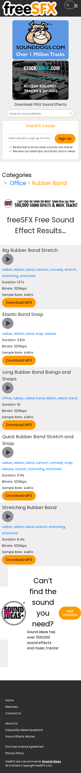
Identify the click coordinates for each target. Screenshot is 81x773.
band (30, 269)
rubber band (34, 398)
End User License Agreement (24, 746)
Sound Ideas (51, 761)
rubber (7, 269)
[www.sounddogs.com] (40, 39)
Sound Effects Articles (20, 736)
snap (39, 333)
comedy (56, 269)
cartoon (42, 269)
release (50, 333)
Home (9, 700)
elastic (19, 269)
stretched (27, 276)
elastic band (67, 398)
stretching (10, 276)
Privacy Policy (14, 753)
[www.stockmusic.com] (40, 80)
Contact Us (13, 713)
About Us (11, 723)
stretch (70, 269)
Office (18, 183)
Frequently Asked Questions (24, 730)
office (6, 398)
